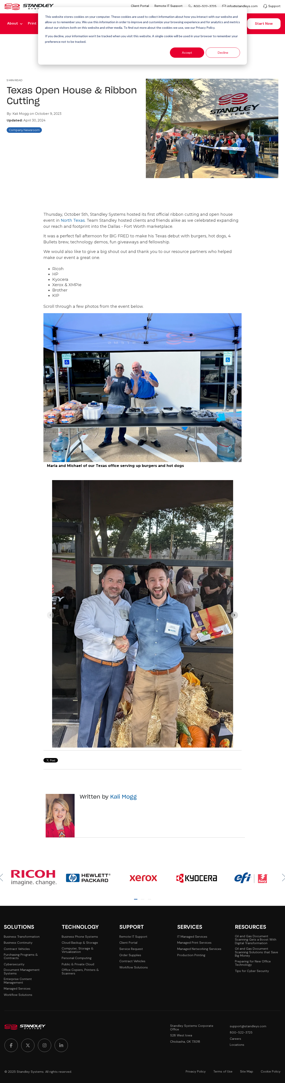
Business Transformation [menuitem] (22, 936)
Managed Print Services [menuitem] (194, 942)
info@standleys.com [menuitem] (242, 6)
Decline (223, 52)
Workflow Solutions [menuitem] (18, 995)
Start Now (264, 23)
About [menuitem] (12, 23)
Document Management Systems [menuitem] (22, 971)
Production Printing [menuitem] (191, 955)
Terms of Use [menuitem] (222, 1071)
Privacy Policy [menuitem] (196, 1071)
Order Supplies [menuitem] (130, 955)
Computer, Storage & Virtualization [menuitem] (78, 950)
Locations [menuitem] (237, 1044)
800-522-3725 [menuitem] (205, 6)
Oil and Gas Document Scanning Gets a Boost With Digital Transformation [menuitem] (255, 940)
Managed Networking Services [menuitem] (199, 949)
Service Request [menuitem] (131, 949)
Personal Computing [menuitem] (77, 958)
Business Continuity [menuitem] (18, 942)
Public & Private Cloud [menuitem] (78, 964)
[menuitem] (11, 1045)
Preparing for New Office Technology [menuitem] (253, 963)
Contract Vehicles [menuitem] (17, 949)
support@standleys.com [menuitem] (248, 1026)
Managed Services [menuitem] (17, 988)
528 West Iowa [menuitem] (181, 1035)
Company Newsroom (24, 130)
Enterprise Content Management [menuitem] (18, 980)
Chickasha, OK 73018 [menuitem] (185, 1041)
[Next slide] (234, 391)
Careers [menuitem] (235, 1038)
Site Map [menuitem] (246, 1071)
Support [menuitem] (274, 6)
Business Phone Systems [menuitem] (80, 936)
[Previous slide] (50, 391)
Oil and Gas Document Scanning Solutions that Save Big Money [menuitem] (256, 952)
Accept (187, 52)
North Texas (73, 220)
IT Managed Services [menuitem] (192, 936)
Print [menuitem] (32, 23)
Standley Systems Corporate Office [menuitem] (191, 1027)
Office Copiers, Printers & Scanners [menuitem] (80, 971)
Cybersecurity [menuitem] (14, 964)
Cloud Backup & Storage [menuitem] (80, 942)
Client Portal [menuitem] (140, 6)
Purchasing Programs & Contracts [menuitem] (21, 956)
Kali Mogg (21, 114)
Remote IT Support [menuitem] (169, 6)
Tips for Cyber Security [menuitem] (252, 971)
